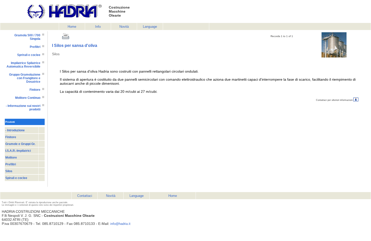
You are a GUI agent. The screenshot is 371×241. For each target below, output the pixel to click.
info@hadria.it (120, 224)
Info (98, 26)
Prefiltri (35, 47)
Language (150, 26)
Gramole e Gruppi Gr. (20, 144)
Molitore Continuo (27, 98)
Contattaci (84, 196)
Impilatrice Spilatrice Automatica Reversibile (23, 64)
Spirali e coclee (16, 178)
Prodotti (10, 121)
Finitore (35, 90)
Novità (124, 26)
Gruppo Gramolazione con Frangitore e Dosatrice (24, 78)
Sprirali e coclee (28, 55)
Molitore (11, 157)
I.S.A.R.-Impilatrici (18, 151)
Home (72, 26)
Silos (8, 171)
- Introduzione (15, 130)
